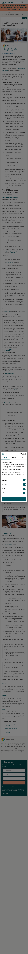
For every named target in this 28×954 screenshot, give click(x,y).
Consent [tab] (5, 457)
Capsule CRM (7, 533)
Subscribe (14, 783)
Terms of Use (19, 789)
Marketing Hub (7, 402)
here (13, 786)
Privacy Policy (5, 790)
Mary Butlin (7, 311)
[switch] (24, 484)
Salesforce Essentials (10, 197)
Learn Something (7, 12)
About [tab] (22, 457)
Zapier (10, 251)
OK (14, 499)
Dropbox (7, 251)
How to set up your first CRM (11, 728)
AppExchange (9, 262)
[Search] (22, 2)
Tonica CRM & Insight (13, 313)
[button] (26, 2)
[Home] (1, 13)
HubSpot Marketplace (13, 389)
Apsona (13, 252)
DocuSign (15, 251)
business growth (9, 544)
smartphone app (9, 258)
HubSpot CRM (7, 350)
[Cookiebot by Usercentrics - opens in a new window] (20, 454)
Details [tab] (14, 457)
